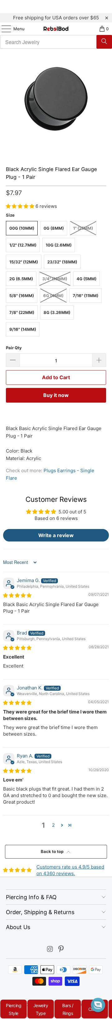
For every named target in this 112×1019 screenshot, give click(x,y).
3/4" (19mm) (54, 278)
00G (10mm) (21, 228)
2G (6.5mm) (21, 278)
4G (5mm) (86, 278)
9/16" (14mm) (22, 329)
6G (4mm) (53, 295)
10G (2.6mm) (59, 245)
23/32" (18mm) (62, 261)
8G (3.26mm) (57, 312)
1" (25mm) (83, 228)
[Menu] (3, 28)
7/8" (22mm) (21, 312)
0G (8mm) (54, 228)
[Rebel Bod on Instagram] (50, 949)
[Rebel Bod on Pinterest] (61, 949)
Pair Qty (14, 347)
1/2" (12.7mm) (22, 245)
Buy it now (56, 395)
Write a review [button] (56, 535)
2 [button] (53, 825)
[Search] (104, 42)
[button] (20, 206)
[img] (17, 595)
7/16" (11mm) (85, 295)
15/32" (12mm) (23, 261)
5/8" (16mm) (21, 295)
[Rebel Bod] (56, 28)
